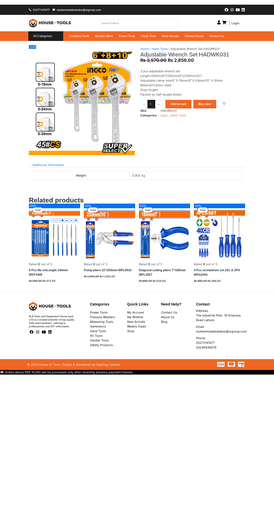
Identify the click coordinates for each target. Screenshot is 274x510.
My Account (135, 312)
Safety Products (101, 345)
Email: (200, 327)
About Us (167, 317)
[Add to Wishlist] (224, 103)
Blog (164, 322)
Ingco (164, 115)
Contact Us (216, 36)
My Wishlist (135, 317)
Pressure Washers (102, 317)
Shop (130, 331)
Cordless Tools (79, 36)
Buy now (205, 104)
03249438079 (206, 347)
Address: (202, 311)
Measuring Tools (101, 322)
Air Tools (96, 336)
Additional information (48, 165)
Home (144, 49)
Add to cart (178, 104)
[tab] (48, 165)
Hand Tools (148, 36)
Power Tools (127, 36)
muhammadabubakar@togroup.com (221, 331)
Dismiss (127, 372)
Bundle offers (104, 36)
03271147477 (205, 343)
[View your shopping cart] (224, 22)
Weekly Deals (194, 36)
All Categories (42, 36)
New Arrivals (170, 36)
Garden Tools (99, 340)
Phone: (201, 338)
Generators (98, 326)
